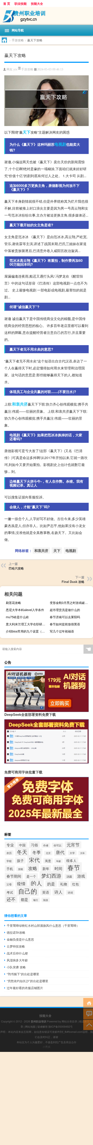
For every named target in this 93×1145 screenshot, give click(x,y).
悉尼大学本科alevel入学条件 (25, 610)
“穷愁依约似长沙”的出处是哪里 (27, 981)
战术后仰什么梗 (17, 953)
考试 (9, 892)
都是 (24, 899)
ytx (15, 69)
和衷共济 (20, 404)
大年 (82, 853)
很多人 (71, 860)
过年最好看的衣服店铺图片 (25, 988)
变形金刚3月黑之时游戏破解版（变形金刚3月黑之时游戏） (71, 602)
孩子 (20, 860)
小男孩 (46, 1046)
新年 (45, 868)
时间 (58, 868)
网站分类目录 (69, 1021)
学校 (9, 861)
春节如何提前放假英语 (65, 624)
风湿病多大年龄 (17, 960)
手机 (9, 868)
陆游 (45, 900)
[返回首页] (88, 1003)
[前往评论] (88, 1014)
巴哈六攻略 (16, 568)
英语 (45, 892)
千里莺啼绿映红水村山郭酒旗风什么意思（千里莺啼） (43, 925)
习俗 (34, 844)
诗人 (58, 892)
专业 (10, 844)
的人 (36, 883)
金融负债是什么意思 (20, 939)
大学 (72, 853)
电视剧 (60, 144)
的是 (51, 883)
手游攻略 (18, 40)
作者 (45, 845)
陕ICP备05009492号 (60, 1026)
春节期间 (13, 876)
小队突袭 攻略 (16, 967)
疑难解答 (42, 1026)
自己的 (27, 890)
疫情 (21, 883)
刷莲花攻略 (13, 602)
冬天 (22, 852)
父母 (9, 884)
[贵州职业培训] (46, 16)
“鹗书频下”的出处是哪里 (23, 974)
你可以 (57, 845)
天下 (26, 132)
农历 (9, 853)
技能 (20, 869)
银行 (35, 900)
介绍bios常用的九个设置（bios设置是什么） (27, 631)
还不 (11, 899)
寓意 (48, 861)
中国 (22, 845)
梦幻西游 (51, 875)
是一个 (31, 876)
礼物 (63, 883)
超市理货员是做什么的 (65, 610)
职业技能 (20, 3)
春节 (73, 867)
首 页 (6, 3)
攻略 (32, 868)
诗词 (70, 892)
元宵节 (73, 844)
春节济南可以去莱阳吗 (65, 617)
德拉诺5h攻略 (16, 932)
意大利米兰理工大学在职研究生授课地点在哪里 (27, 624)
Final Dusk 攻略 (73, 581)
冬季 (36, 852)
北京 (48, 853)
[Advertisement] (46, 1098)
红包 (75, 884)
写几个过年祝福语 (62, 631)
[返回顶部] (88, 1024)
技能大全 (37, 3)
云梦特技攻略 (16, 946)
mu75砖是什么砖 (17, 617)
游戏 (81, 876)
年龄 (58, 861)
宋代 (34, 860)
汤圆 (69, 876)
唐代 (60, 852)
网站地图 (30, 1026)
